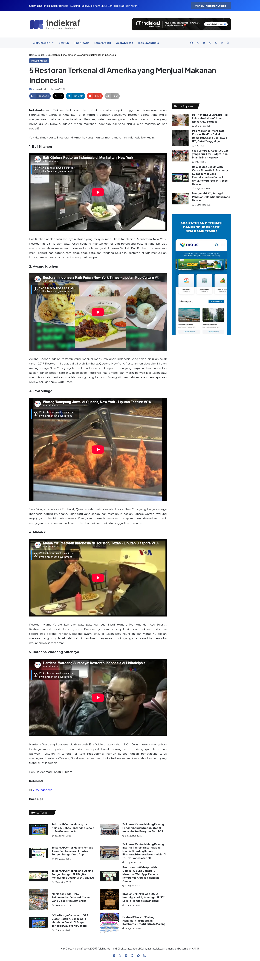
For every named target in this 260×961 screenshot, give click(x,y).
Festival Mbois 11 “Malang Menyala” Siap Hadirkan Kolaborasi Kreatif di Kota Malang (144, 920)
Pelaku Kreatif (41, 42)
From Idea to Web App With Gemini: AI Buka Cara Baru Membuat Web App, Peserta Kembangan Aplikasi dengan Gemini (140, 874)
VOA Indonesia (43, 790)
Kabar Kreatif (102, 42)
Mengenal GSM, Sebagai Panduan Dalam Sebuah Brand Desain (211, 197)
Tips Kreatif (81, 42)
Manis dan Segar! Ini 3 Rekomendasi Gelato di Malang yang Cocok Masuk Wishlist (71, 897)
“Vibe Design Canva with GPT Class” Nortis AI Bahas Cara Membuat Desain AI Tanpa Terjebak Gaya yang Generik (70, 920)
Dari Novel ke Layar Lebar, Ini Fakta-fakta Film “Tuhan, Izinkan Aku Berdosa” (210, 118)
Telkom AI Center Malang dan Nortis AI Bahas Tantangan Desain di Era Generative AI (73, 828)
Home (32, 54)
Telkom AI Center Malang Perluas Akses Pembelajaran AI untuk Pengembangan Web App (72, 851)
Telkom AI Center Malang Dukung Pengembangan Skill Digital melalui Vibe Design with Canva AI (73, 874)
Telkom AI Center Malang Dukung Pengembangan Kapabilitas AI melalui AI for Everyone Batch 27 (143, 828)
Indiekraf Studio (148, 42)
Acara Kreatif (124, 42)
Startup (64, 42)
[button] (40, 96)
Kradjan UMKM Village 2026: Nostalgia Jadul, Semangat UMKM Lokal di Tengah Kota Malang (143, 897)
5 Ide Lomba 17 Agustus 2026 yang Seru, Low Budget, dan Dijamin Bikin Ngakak (210, 154)
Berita (40, 54)
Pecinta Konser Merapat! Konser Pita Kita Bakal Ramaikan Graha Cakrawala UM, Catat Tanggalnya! (209, 136)
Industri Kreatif (39, 60)
